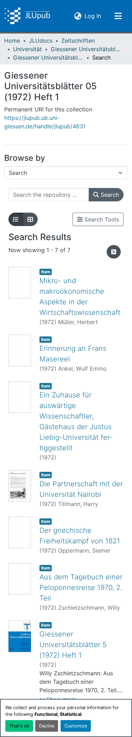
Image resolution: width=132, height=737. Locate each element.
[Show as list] (15, 219)
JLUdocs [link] (40, 40)
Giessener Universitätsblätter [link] (86, 49)
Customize (75, 726)
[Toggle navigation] (118, 16)
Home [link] (12, 40)
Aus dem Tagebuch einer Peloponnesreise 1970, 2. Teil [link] (80, 587)
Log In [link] (92, 15)
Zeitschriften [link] (78, 40)
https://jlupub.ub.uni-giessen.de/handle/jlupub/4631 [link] (45, 122)
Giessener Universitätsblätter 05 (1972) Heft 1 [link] (48, 57)
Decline (46, 726)
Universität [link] (27, 49)
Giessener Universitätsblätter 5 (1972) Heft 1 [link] (73, 644)
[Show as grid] (30, 219)
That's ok (19, 726)
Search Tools (101, 219)
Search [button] (109, 194)
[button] (27, 16)
